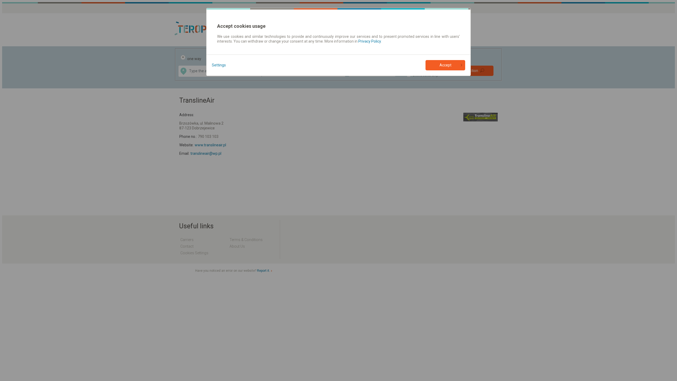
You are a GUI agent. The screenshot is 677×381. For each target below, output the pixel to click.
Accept (445, 65)
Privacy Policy (369, 41)
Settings (219, 65)
